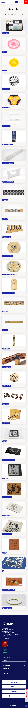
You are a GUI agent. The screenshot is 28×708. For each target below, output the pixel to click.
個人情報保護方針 (14, 705)
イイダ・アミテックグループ (7, 638)
